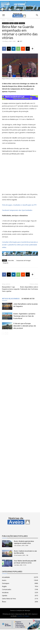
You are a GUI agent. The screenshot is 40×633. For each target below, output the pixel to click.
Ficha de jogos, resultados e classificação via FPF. (19, 205)
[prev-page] (3, 333)
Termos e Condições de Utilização (20, 610)
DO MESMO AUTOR (28, 299)
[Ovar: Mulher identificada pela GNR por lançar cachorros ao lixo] (7, 563)
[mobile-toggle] (3, 15)
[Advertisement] (20, 422)
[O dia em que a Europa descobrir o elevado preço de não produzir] (7, 325)
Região (11, 23)
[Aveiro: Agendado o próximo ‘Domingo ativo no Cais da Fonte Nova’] (7, 316)
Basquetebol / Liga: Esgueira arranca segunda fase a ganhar (10, 289)
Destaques (21, 23)
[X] (9, 49)
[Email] (28, 49)
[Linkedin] (13, 49)
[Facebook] (4, 49)
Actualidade (10, 20)
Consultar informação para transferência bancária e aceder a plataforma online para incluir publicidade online (20, 244)
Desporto (5, 263)
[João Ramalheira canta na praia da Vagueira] (7, 306)
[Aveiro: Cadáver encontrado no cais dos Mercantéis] (7, 553)
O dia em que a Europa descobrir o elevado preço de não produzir (24, 325)
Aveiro (16, 23)
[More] (32, 49)
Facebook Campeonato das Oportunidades (17, 210)
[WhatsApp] (18, 49)
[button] (37, 15)
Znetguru (26, 616)
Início (3, 20)
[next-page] (6, 333)
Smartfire (20, 616)
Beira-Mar (11, 260)
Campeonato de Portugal (23, 260)
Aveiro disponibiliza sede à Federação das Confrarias (29, 288)
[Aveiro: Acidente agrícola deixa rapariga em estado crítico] (7, 543)
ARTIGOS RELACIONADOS (11, 299)
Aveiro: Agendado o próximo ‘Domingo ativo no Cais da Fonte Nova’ (24, 316)
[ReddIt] (23, 49)
